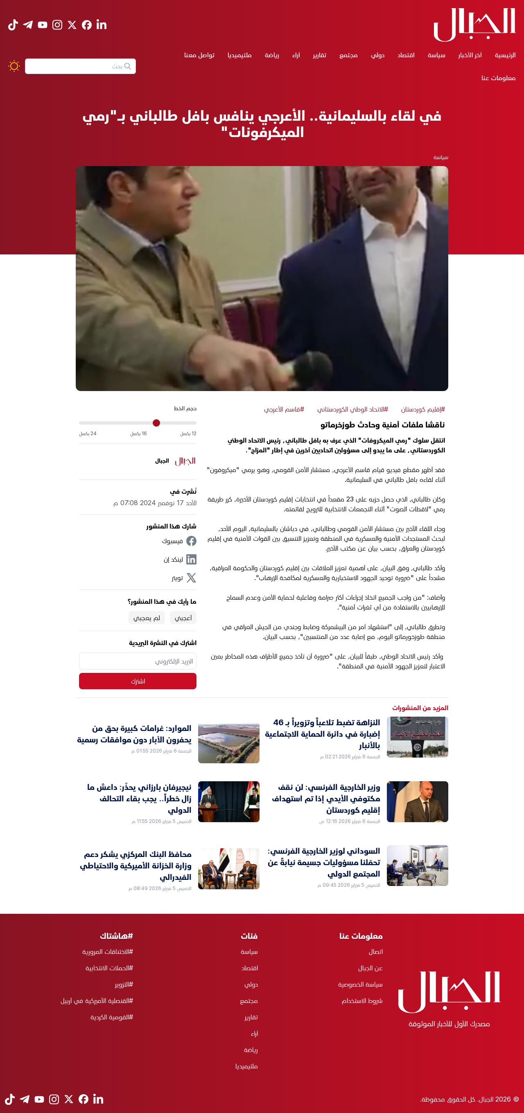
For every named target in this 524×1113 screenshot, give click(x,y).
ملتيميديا (240, 55)
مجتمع (348, 55)
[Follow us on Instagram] (57, 24)
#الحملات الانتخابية (109, 968)
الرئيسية (505, 55)
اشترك (138, 681)
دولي (377, 55)
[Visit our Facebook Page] (87, 25)
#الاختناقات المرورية (107, 951)
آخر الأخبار (470, 55)
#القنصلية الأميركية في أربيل (97, 1000)
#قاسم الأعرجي (284, 409)
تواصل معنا (199, 55)
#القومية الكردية (111, 1017)
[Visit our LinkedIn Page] (101, 24)
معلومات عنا (498, 78)
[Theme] (14, 66)
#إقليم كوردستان (423, 409)
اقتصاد (406, 55)
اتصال (376, 951)
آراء (296, 55)
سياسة (436, 55)
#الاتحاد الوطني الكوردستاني (352, 409)
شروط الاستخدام (362, 1000)
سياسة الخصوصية (360, 984)
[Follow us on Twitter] (72, 25)
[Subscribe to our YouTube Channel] (42, 24)
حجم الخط (185, 408)
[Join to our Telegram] (28, 24)
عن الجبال (370, 968)
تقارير (319, 55)
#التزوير (124, 984)
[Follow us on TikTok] (13, 24)
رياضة (272, 55)
